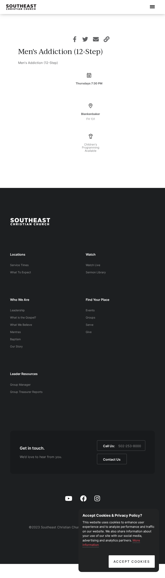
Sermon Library (96, 272)
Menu (152, 5)
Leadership (17, 310)
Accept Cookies (131, 562)
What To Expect (20, 272)
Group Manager (20, 384)
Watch (91, 254)
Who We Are (19, 300)
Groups (90, 317)
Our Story (16, 346)
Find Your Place (97, 300)
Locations (17, 254)
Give (89, 332)
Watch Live (93, 265)
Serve (89, 324)
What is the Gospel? (23, 317)
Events (90, 310)
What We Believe (21, 324)
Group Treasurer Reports (26, 392)
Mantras (15, 332)
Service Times (19, 265)
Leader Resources (24, 374)
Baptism (15, 339)
